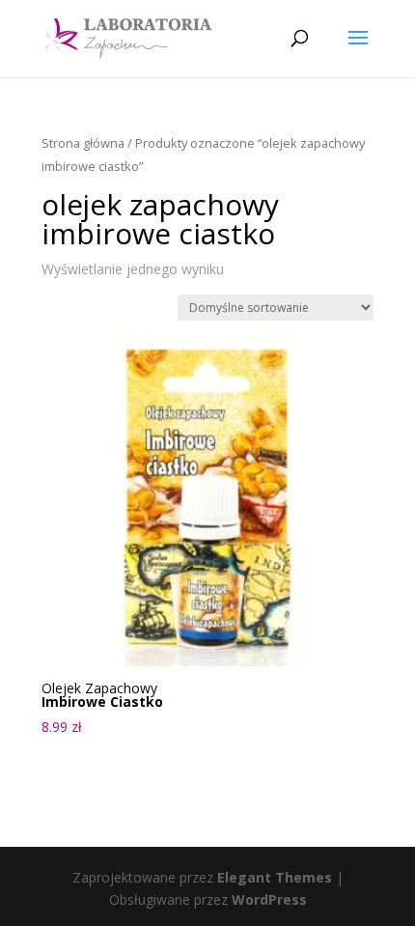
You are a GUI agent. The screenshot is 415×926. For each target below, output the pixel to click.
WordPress (269, 899)
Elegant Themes (274, 877)
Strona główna (83, 143)
